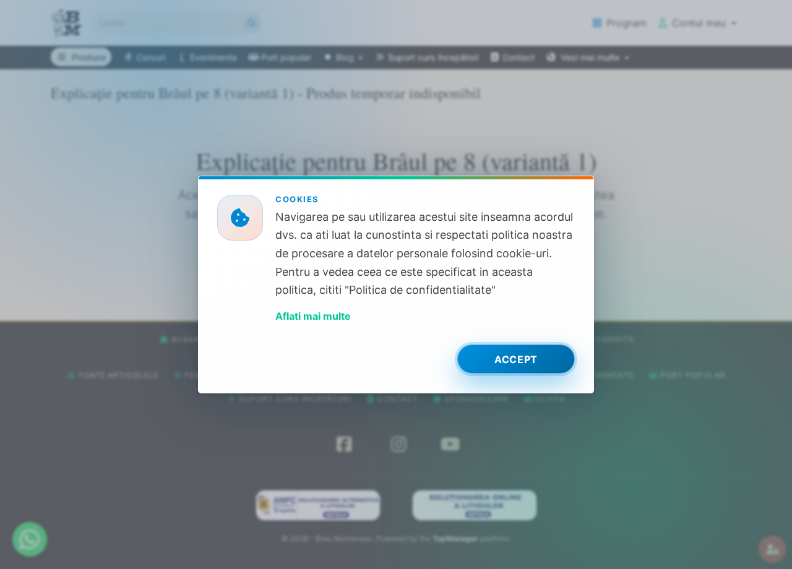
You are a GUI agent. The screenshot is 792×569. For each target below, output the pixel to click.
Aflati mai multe (313, 316)
